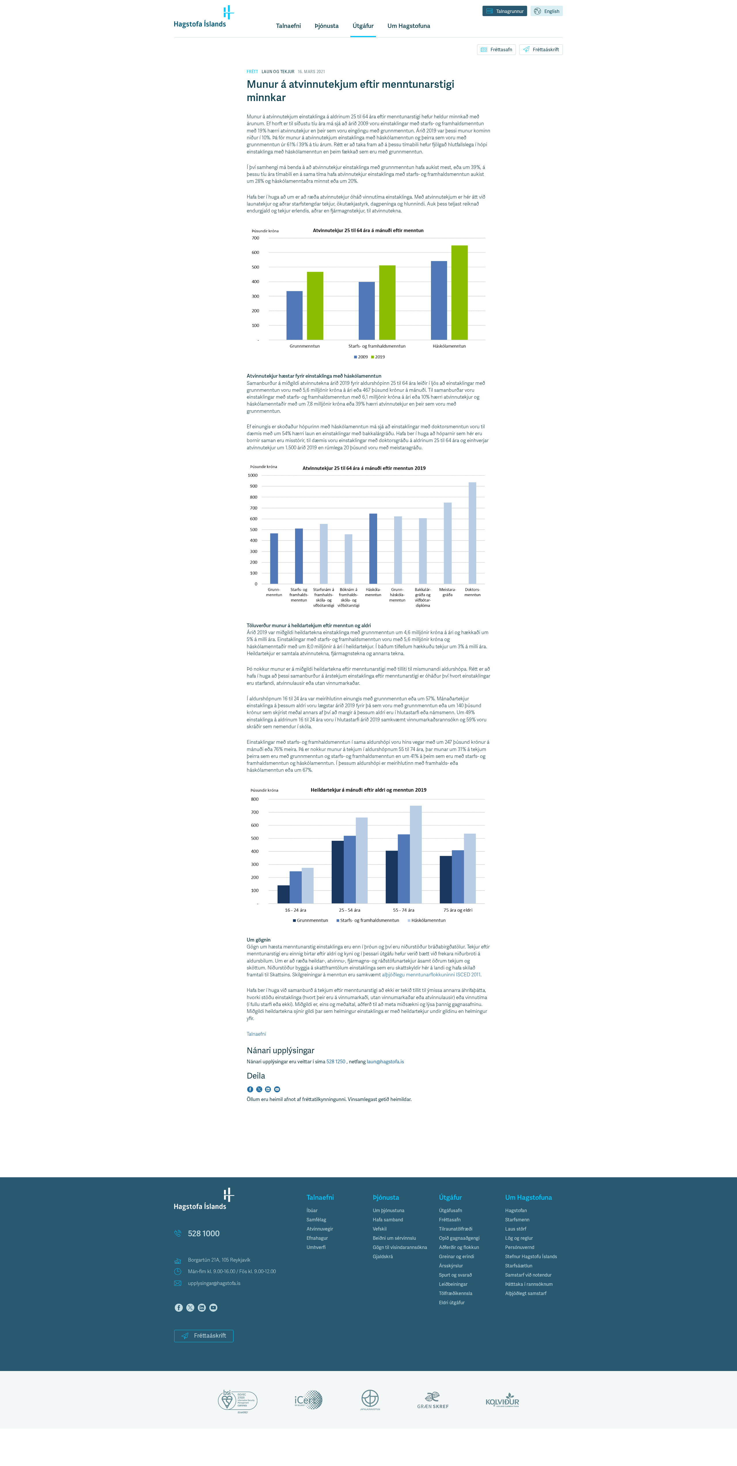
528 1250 (336, 1062)
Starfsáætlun (518, 1266)
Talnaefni (288, 26)
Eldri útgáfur (452, 1303)
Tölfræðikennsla (455, 1293)
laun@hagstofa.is (385, 1062)
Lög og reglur (519, 1238)
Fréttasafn (501, 50)
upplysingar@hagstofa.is (214, 1283)
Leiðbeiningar (453, 1284)
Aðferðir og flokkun (459, 1247)
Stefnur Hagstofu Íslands (531, 1257)
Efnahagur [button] (317, 1238)
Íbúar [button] (312, 1211)
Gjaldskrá (383, 1257)
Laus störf (515, 1229)
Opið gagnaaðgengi (459, 1238)
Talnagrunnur (510, 11)
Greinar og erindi (456, 1257)
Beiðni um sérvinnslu (394, 1238)
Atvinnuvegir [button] (320, 1229)
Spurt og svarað (455, 1275)
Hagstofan (516, 1211)
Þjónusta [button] (327, 26)
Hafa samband (388, 1220)
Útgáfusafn (450, 1211)
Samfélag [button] (316, 1220)
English (551, 11)
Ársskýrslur (451, 1266)
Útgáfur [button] (363, 26)
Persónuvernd (519, 1247)
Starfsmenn (517, 1220)
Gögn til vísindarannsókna (400, 1247)
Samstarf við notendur (528, 1275)
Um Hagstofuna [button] (409, 26)
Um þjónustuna (388, 1211)
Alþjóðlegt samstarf (525, 1293)
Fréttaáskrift (546, 50)
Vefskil (380, 1229)
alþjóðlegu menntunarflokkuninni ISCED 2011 (431, 975)
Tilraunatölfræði (455, 1229)
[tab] (335, 1211)
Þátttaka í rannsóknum (529, 1284)
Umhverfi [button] (316, 1247)
